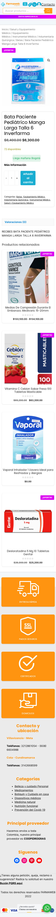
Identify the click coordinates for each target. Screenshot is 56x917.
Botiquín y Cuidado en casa (32, 794)
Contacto (48, 4)
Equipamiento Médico (34, 196)
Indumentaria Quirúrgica (16, 200)
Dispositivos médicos (28, 798)
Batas (19, 40)
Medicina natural (25, 802)
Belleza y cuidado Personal (31, 786)
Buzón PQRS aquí (11, 883)
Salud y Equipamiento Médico (19, 203)
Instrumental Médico (24, 36)
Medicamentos (24, 790)
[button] (48, 60)
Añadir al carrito (28, 178)
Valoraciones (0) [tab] (15, 222)
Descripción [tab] (12, 215)
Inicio (5, 29)
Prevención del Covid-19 (30, 809)
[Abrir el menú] (25, 4)
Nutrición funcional (26, 806)
